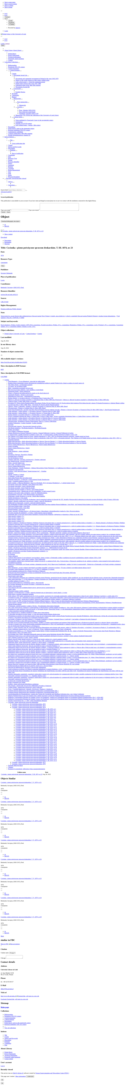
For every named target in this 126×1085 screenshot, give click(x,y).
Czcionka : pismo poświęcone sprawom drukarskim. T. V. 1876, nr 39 (21, 917)
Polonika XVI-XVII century (23, 123)
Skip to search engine (10, 4)
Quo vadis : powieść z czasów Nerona (19, 464)
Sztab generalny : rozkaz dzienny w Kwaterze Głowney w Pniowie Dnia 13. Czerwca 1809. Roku (37, 418)
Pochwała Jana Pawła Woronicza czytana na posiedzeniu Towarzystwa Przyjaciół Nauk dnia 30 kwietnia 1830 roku (42, 572)
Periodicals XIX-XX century (16, 67)
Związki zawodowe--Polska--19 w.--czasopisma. (55, 325)
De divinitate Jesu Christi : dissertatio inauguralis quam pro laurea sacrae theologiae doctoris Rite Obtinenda (39, 634)
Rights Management (14, 170)
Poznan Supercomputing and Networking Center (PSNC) (52, 1073)
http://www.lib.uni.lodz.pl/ (8, 996)
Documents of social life (22, 87)
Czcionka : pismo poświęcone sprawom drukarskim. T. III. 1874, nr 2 (35, 710)
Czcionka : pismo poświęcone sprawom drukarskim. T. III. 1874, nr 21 (36, 742)
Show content (8, 234)
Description (11, 148)
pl (6, 13)
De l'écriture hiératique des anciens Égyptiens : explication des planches (29, 584)
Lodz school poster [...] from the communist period (30, 82)
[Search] (26, 190)
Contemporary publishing (15, 132)
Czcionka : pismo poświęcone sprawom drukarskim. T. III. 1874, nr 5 (35, 715)
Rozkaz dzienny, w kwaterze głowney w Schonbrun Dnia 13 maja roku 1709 (30, 398)
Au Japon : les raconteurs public (17, 386)
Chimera (10, 767)
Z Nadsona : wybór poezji (15, 476)
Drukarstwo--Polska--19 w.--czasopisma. (82, 325)
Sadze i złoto (12, 589)
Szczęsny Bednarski (6, 273)
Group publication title (18, 143)
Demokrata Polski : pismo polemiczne (19, 391)
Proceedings (11, 127)
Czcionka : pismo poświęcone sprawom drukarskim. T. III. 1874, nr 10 (36, 724)
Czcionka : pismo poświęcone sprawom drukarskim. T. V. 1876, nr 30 (21, 821)
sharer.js (17, 28)
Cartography (15, 95)
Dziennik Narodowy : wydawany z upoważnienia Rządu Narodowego (28, 479)
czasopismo (4, 262)
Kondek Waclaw (20, 92)
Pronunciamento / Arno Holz (16, 509)
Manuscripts (17, 98)
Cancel (3, 212)
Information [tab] (7, 242)
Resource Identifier (13, 162)
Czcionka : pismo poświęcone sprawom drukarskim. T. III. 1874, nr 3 (35, 712)
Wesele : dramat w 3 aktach (16, 474)
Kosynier (10, 424)
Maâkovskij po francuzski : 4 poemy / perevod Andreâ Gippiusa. (27, 503)
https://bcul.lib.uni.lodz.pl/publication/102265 (14, 362)
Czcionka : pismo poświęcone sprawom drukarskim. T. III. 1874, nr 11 (36, 725)
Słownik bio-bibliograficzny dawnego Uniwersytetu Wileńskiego (27, 667)
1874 (2, 255)
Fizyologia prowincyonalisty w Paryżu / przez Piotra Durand (25, 489)
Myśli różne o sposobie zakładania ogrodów (21, 594)
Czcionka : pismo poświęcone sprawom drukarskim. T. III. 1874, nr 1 (35, 709)
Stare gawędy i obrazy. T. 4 (16, 521)
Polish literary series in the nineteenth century (21, 128)
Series (10, 175)
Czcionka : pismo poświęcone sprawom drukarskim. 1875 (29, 762)
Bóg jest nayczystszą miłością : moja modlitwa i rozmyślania (25, 390)
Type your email (6, 210)
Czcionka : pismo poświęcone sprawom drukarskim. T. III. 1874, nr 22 (36, 744)
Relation (10, 167)
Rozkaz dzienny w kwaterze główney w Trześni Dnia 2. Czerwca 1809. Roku (31, 414)
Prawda (10, 453)
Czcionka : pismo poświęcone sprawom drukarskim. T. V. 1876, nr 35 (21, 840)
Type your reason (34, 210)
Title (11, 140)
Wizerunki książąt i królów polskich (18, 591)
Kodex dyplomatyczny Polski (16, 682)
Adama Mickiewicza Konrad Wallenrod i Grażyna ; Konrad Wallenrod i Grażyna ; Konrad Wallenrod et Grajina (40, 433)
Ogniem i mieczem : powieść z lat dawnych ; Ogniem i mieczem (27, 459)
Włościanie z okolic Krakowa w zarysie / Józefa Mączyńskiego (26, 496)
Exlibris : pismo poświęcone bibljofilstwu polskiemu (23, 684)
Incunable (15, 93)
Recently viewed (11, 178)
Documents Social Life (20, 75)
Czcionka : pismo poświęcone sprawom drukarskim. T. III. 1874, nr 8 (35, 720)
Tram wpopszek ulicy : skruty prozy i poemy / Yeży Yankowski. (26, 559)
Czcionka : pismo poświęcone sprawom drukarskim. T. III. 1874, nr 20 (36, 740)
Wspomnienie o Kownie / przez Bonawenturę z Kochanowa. (26, 494)
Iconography (17, 88)
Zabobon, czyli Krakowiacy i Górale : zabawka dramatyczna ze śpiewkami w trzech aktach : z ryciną (37, 592)
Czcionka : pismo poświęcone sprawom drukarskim (23, 702)
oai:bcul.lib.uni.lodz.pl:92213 (9, 294)
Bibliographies (12, 65)
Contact (10, 60)
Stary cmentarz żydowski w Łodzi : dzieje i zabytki (23, 637)
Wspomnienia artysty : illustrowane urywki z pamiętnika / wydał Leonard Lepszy (31, 491)
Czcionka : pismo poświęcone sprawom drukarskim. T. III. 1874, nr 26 (36, 750)
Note (9, 173)
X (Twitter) (11, 24)
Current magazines (13, 68)
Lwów (3, 280)
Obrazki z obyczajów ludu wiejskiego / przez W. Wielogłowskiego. (27, 493)
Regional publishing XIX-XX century (19, 130)
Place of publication (17, 153)
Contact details (8, 1059)
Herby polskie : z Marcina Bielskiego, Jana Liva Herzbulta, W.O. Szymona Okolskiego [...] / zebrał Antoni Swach (41, 483)
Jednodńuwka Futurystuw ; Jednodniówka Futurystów (24, 396)
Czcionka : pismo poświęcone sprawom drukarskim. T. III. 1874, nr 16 (36, 734)
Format (10, 160)
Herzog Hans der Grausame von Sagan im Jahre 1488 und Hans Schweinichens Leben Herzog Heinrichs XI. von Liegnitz (43, 664)
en (5, 13)
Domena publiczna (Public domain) (11, 309)
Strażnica (10, 473)
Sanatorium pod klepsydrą (15, 469)
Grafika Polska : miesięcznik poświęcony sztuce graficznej (25, 687)
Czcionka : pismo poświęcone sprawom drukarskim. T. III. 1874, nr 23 (36, 745)
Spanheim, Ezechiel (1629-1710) (28, 113)
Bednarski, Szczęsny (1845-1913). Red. (12, 287)
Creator (10, 145)
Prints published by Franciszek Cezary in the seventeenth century (34, 120)
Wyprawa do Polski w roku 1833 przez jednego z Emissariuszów (27, 621)
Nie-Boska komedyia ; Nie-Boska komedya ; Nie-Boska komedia (27, 428)
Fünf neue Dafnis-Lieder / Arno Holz (19, 506)
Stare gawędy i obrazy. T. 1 (16, 516)
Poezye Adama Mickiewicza (16, 466)
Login (6, 31)
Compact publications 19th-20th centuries (20, 133)
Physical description (14, 177)
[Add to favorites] (1, 792)
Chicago (3, 958)
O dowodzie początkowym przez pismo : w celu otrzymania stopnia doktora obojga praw (34, 614)
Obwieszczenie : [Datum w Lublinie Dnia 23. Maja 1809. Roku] (27, 408)
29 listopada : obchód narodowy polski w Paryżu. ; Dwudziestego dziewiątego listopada (33, 606)
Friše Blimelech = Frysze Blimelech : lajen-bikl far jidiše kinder (26, 381)
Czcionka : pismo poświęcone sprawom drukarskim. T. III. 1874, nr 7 (35, 719)
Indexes (6, 137)
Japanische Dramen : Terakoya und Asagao (20, 395)
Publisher (13, 150)
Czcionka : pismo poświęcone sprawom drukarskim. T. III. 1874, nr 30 (36, 757)
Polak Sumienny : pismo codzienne (18, 451)
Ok (2, 1080)
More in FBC (5, 944)
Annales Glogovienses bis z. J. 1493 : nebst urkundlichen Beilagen (27, 700)
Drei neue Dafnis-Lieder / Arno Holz (19, 508)
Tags (9, 172)
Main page (5, 1007)
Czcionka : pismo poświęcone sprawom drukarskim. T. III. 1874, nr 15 (36, 732)
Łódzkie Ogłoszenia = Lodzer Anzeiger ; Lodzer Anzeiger (25, 423)
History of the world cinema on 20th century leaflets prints (32, 80)
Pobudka (10, 449)
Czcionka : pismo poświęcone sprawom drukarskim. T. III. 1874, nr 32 (36, 760)
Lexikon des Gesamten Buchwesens (18, 681)
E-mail (10, 20)
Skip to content (8, 5)
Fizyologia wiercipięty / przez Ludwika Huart (21, 486)
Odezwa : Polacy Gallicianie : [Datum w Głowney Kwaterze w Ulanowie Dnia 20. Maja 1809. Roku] (38, 406)
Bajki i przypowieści (14, 552)
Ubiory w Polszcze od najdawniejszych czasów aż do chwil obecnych (28, 393)
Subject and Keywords (14, 147)
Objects (10, 182)
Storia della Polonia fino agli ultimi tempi (20, 478)
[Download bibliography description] (1, 813)
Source (10, 163)
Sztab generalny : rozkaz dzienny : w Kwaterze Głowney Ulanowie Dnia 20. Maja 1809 (34, 411)
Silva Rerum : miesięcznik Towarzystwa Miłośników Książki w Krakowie (29, 686)
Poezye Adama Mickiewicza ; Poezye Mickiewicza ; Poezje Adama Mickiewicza (31, 444)
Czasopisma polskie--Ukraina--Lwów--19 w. (22, 326)
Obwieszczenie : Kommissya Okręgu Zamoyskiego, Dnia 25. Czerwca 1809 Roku (32, 421)
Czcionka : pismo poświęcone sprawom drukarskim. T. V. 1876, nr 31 (21, 782)
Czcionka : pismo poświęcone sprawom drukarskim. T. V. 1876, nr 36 (21, 859)
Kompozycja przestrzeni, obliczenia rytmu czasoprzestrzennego (26, 769)
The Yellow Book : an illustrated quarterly (20, 385)
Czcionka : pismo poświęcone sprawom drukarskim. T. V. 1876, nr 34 (21, 898)
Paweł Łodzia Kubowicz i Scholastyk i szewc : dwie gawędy (26, 582)
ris (5, 224)
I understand (30, 1076)
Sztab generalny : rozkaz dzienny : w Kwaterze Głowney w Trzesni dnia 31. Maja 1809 (33, 413)
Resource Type (12, 158)
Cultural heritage (15, 70)
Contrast (7, 17)
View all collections (10, 1028)
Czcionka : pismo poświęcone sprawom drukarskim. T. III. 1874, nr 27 (36, 752)
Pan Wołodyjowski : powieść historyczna (20, 461)
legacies (19, 107)
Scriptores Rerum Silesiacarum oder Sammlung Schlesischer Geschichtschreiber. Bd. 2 (33, 692)
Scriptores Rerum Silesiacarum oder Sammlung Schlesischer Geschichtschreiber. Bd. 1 (33, 690)
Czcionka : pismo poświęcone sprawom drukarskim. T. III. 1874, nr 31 (36, 759)
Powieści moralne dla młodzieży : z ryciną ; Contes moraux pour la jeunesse (30, 513)
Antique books (18, 117)
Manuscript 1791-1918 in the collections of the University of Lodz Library (37, 115)
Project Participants (13, 55)
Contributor (11, 155)
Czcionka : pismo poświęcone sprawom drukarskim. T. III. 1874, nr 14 (36, 730)
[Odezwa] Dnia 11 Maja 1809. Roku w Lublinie (22, 401)
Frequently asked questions (16, 58)
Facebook (11, 22)
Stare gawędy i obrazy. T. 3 (16, 519)
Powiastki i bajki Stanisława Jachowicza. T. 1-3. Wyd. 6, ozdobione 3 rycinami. (31, 569)
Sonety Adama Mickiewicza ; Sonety (19, 448)
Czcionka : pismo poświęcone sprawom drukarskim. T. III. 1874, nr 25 (36, 749)
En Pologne (11, 554)
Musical (14, 97)
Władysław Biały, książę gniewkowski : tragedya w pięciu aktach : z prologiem (31, 642)
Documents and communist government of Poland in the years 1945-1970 (36, 78)
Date (9, 157)
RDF (2, 369)
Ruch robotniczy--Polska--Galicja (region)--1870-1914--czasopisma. (21, 325)
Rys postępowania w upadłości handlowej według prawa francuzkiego (28, 612)
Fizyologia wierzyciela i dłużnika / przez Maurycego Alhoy (25, 484)
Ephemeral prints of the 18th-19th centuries (28, 85)
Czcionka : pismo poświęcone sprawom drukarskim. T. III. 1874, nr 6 (35, 717)
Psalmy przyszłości (13, 429)
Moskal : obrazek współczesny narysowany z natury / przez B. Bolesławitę (30, 501)
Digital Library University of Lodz (14, 333)
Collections (7, 62)
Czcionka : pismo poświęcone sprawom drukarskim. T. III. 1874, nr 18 (36, 737)
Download (4, 237)
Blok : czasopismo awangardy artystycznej (20, 388)
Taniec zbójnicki (13, 556)
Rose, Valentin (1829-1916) (27, 110)
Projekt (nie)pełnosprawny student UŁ (19, 135)
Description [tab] (7, 240)
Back (2, 45)
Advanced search (6, 192)
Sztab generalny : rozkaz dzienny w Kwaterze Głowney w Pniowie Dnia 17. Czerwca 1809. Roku (37, 419)
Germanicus (19, 122)
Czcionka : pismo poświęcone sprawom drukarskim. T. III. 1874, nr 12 (36, 727)
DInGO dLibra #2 (18, 1073)
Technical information (14, 57)
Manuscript (22, 105)
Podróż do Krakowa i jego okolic (17, 498)
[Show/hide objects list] (19, 62)
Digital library (12, 53)
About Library (8, 50)
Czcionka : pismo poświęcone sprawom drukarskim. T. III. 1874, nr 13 (36, 729)
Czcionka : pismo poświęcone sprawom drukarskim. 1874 (29, 707)
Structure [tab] (7, 244)
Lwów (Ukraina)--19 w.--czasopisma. (105, 325)
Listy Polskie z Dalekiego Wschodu (18, 431)
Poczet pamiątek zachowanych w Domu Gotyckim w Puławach (26, 571)
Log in (3, 1066)
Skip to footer (8, 7)
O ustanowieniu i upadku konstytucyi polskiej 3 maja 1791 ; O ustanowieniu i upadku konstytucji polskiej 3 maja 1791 (42, 434)
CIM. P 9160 (4, 302)
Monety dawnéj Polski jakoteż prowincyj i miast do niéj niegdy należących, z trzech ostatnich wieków (38, 639)
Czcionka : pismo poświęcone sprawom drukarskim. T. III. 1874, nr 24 (36, 747)
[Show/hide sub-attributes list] (9, 140)
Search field (4, 190)
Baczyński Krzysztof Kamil (27, 112)
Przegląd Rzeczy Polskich (15, 456)
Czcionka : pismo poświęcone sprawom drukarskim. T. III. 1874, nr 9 (35, 722)
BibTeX (6, 226)
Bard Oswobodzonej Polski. (16, 574)
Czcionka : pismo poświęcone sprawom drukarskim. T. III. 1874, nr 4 (35, 714)
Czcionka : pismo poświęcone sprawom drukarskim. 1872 (29, 704)
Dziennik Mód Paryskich (15, 765)
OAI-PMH (4, 376)
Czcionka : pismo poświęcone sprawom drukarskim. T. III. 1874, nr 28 (36, 754)
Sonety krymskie (13, 446)
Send (8, 212)
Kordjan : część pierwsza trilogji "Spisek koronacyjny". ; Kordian (27, 471)
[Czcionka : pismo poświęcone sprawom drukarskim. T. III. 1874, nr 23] (22, 231)
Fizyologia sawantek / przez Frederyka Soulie (21, 488)
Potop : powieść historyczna (16, 463)
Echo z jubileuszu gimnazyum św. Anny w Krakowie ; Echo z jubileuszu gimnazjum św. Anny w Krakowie (39, 629)
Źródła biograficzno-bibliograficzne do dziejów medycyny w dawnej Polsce (30, 666)
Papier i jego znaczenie (14, 586)
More (2, 936)
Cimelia (14, 73)
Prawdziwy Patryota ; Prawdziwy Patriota (20, 454)
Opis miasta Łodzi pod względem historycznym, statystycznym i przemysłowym (31, 587)
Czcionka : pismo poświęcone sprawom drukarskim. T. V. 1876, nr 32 (21, 801)
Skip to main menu (9, 2)
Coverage (11, 168)
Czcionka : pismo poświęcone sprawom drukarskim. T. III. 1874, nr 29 (36, 755)
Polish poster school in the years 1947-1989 (28, 83)
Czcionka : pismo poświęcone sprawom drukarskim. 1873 (29, 705)
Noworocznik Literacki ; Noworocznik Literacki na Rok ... (25, 426)
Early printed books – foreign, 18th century (28, 125)
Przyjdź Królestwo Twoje (15, 458)
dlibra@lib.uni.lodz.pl (7, 989)
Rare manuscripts (22, 102)
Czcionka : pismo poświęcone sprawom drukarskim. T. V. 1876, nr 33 (21, 878)
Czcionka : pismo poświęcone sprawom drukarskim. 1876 (29, 764)
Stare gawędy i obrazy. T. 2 (16, 518)
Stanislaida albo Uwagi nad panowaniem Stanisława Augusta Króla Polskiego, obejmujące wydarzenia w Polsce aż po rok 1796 (45, 514)
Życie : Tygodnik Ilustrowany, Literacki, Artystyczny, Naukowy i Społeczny (30, 689)
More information (20, 1076)
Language (11, 165)
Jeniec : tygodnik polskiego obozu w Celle (20, 481)
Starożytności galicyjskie (15, 576)
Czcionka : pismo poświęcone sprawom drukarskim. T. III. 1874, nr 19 (36, 739)
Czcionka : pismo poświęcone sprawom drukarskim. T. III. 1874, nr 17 (36, 735)
